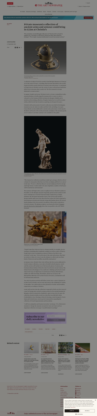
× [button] (95, 400)
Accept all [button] (72, 410)
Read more (73, 407)
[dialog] (80, 407)
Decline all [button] (87, 410)
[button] (80, 414)
